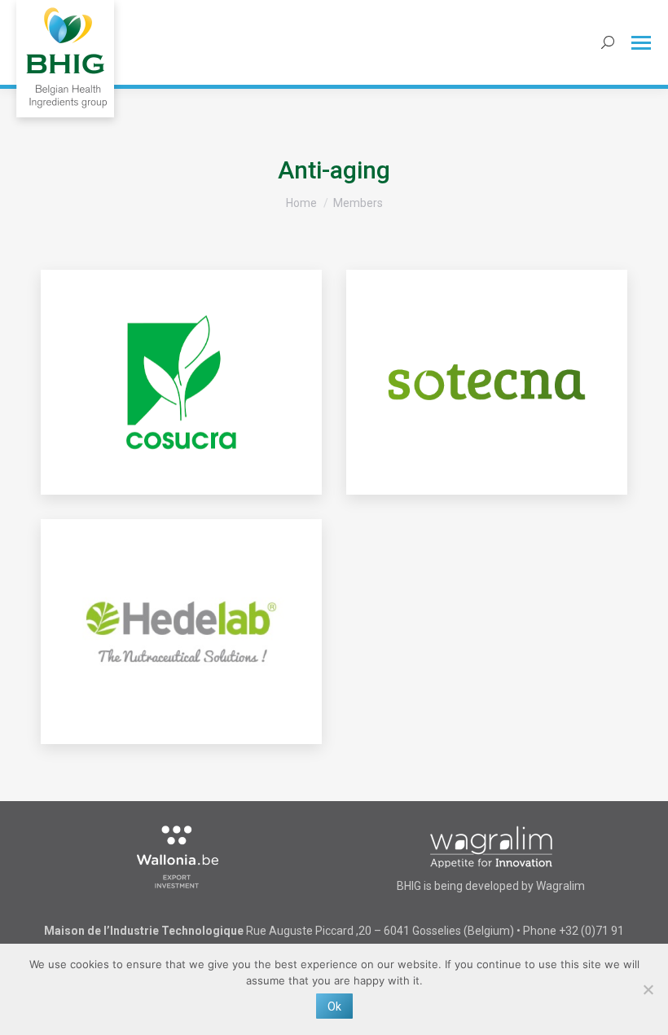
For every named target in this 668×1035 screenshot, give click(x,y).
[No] (647, 989)
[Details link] (182, 382)
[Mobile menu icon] (641, 43)
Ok (334, 1006)
